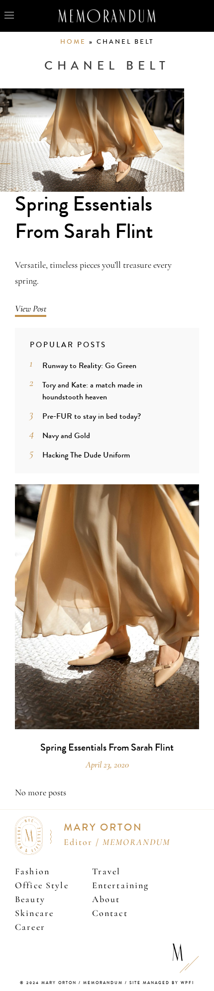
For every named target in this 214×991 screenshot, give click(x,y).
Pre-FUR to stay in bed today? (91, 416)
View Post (30, 308)
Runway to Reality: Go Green (89, 365)
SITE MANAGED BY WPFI (161, 983)
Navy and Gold (66, 435)
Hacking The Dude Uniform (86, 454)
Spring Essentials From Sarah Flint (84, 218)
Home (73, 41)
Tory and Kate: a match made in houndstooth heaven (92, 390)
